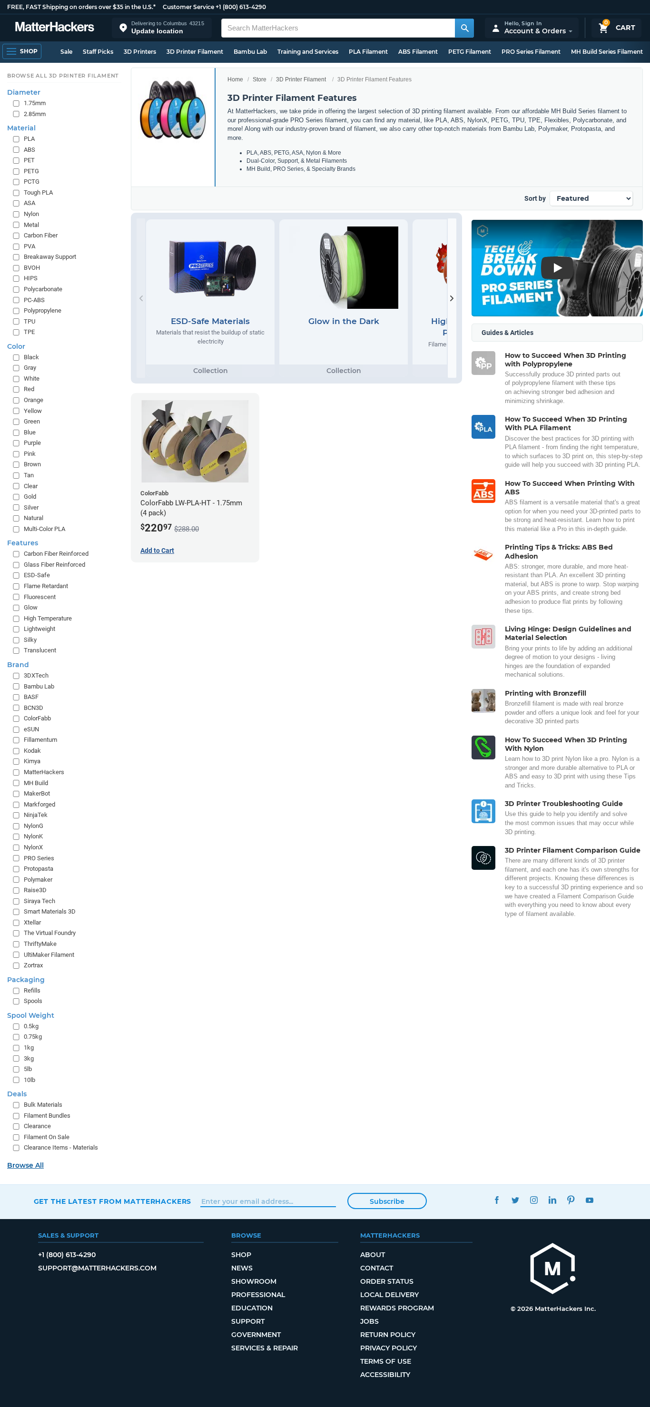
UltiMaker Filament (49, 954)
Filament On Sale (46, 1137)
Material (21, 128)
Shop (241, 1254)
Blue (30, 431)
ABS (29, 149)
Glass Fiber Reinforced (54, 564)
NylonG (33, 825)
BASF (31, 696)
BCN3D (33, 707)
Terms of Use (385, 1361)
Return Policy (387, 1334)
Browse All (25, 1165)
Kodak (32, 750)
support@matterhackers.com (97, 1268)
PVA (29, 245)
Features (22, 543)
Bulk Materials (43, 1104)
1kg (29, 1047)
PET (29, 160)
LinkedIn (552, 1200)
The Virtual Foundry (50, 932)
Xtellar (32, 922)
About (372, 1254)
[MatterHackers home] (54, 28)
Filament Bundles (47, 1115)
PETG (31, 171)
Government (256, 1334)
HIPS (31, 278)
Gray (30, 367)
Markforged (39, 803)
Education (252, 1308)
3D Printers (140, 51)
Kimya (32, 761)
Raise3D (35, 890)
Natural (33, 517)
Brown (32, 464)
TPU (29, 321)
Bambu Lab (250, 51)
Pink (30, 453)
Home (235, 79)
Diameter (23, 92)
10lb (29, 1079)
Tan (29, 475)
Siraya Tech (39, 901)
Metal (31, 224)
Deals (17, 1094)
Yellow (33, 410)
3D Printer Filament (195, 51)
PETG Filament (469, 51)
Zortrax (33, 965)
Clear (31, 485)
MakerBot (37, 793)
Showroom (253, 1281)
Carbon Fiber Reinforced (56, 553)
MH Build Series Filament (607, 51)
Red (29, 389)
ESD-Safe (37, 575)
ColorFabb (37, 718)
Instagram (534, 1200)
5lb (28, 1068)
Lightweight (39, 628)
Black (31, 357)
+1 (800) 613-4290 (241, 6)
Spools (33, 1000)
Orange (33, 399)
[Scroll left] (141, 298)
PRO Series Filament (531, 51)
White (31, 378)
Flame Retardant (46, 586)
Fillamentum (40, 739)
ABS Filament (418, 51)
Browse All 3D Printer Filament (63, 75)
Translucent (40, 650)
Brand (18, 664)
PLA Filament (368, 51)
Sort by (535, 198)
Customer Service (188, 6)
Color (16, 346)
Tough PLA (38, 192)
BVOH (32, 267)
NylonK (33, 836)
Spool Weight (30, 1015)
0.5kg (31, 1026)
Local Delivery (389, 1294)
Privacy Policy (388, 1348)
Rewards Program (397, 1308)
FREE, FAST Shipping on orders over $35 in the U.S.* (81, 6)
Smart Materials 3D (50, 911)
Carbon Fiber (41, 235)
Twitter (515, 1200)
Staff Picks (98, 51)
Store (259, 79)
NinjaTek (36, 814)
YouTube (589, 1200)
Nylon (31, 213)
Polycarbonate (43, 289)
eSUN (31, 729)
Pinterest (571, 1200)
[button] (162, 28)
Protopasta (38, 868)
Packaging (26, 979)
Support (248, 1321)
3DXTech (36, 675)
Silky (30, 639)
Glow (31, 607)
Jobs (369, 1321)
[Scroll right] (452, 298)
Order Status (387, 1281)
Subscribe (387, 1201)
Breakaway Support (50, 256)
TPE (29, 331)
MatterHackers (44, 772)
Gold (30, 496)
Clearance (37, 1126)
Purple (32, 442)
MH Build (36, 782)
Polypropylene (42, 310)
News (242, 1268)
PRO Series (39, 857)
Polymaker (38, 879)
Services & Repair (264, 1348)
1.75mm (35, 103)
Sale (66, 51)
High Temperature (48, 617)
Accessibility (385, 1374)
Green (32, 421)
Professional (258, 1294)
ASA (29, 203)
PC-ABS (34, 299)
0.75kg (33, 1036)
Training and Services (307, 51)
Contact (376, 1268)
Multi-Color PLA (44, 528)
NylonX (33, 847)
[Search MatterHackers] (464, 28)
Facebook (497, 1200)
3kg (29, 1058)
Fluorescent (40, 596)
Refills (32, 990)
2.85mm (35, 113)
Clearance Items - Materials (61, 1147)
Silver (31, 507)
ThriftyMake (40, 943)
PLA (29, 138)
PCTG (31, 181)
